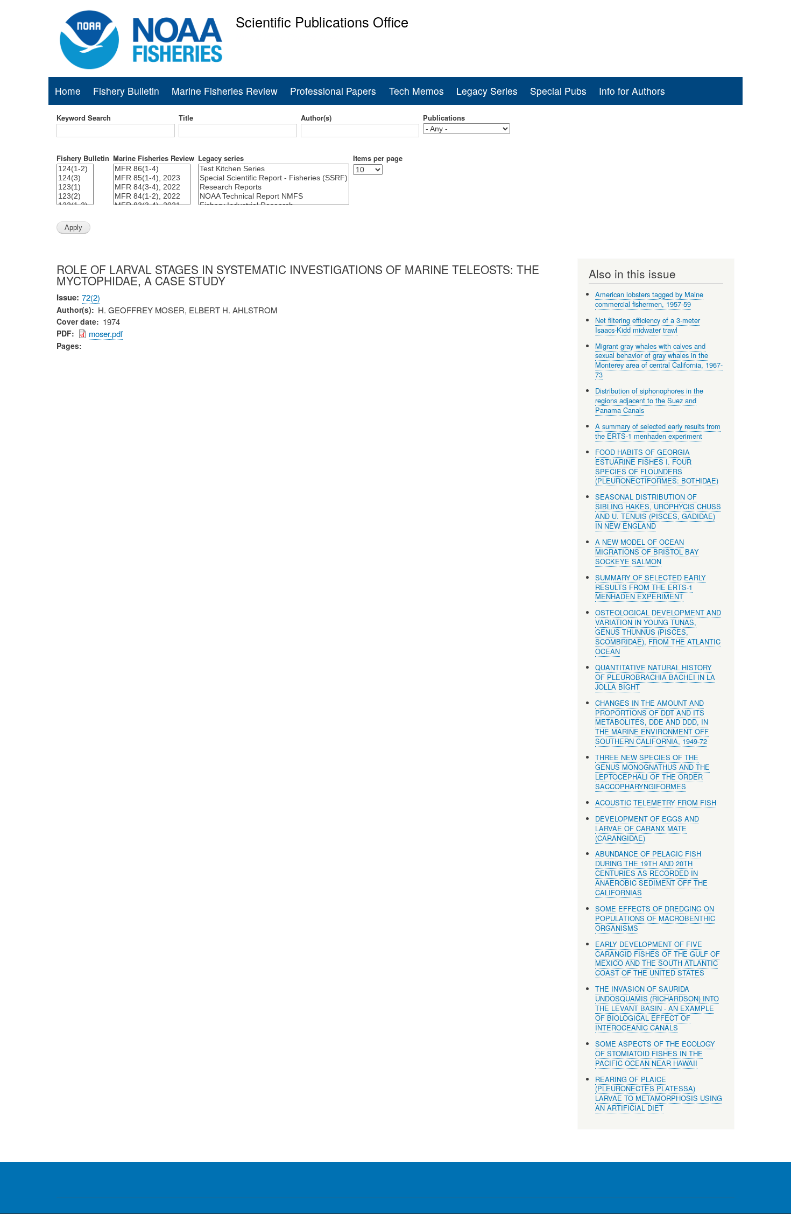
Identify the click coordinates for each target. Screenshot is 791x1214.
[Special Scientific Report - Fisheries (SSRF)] (274, 178)
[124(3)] (75, 178)
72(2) (91, 297)
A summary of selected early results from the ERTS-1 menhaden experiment (658, 431)
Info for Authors (632, 90)
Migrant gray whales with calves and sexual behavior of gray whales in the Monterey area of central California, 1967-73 (659, 360)
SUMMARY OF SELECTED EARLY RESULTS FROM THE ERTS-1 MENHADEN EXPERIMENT (650, 587)
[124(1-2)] (75, 168)
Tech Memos (416, 90)
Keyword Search (83, 118)
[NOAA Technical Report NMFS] (274, 196)
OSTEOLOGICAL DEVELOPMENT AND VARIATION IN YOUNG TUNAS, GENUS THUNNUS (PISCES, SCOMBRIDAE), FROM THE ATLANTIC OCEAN (658, 631)
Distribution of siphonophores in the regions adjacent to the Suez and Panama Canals (649, 400)
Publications (444, 118)
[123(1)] (75, 187)
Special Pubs (558, 90)
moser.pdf (106, 333)
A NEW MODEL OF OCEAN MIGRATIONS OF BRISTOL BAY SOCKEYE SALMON (647, 551)
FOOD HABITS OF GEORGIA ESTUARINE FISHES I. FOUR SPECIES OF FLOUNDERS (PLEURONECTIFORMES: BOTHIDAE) (656, 466)
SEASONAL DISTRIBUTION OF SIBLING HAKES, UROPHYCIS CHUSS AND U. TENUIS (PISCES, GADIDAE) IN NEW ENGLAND (658, 511)
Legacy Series (487, 90)
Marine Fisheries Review (225, 90)
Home (68, 90)
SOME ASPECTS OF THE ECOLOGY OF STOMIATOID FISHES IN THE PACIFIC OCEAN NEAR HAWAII (655, 1053)
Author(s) (316, 118)
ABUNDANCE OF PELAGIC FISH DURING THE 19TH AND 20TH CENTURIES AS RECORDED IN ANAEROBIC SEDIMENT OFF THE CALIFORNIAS (651, 872)
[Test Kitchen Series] (274, 168)
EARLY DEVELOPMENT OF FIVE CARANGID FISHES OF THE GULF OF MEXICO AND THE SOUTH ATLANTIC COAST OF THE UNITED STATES (657, 958)
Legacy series (221, 158)
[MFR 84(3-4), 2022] (152, 187)
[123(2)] (75, 196)
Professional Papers (333, 90)
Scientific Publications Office (322, 21)
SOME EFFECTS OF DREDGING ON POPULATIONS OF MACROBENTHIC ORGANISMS (655, 918)
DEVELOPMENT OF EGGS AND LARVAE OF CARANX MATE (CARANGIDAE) (647, 828)
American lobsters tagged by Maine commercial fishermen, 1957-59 (649, 299)
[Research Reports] (274, 187)
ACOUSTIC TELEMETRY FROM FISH (655, 802)
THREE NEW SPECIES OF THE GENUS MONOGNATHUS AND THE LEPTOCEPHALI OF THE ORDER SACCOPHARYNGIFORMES (652, 771)
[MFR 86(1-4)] (152, 168)
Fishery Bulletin (126, 90)
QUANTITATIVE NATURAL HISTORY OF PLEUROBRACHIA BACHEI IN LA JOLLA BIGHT (655, 677)
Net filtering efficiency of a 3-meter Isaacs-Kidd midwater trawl (647, 325)
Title (186, 118)
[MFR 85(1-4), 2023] (152, 178)
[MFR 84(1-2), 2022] (152, 196)
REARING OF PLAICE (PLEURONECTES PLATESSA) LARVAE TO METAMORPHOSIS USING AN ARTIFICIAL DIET (658, 1093)
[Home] (141, 39)
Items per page (377, 158)
